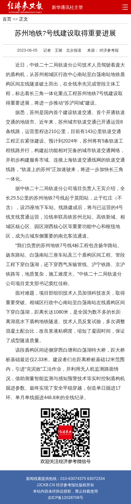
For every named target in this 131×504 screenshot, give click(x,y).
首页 (7, 19)
